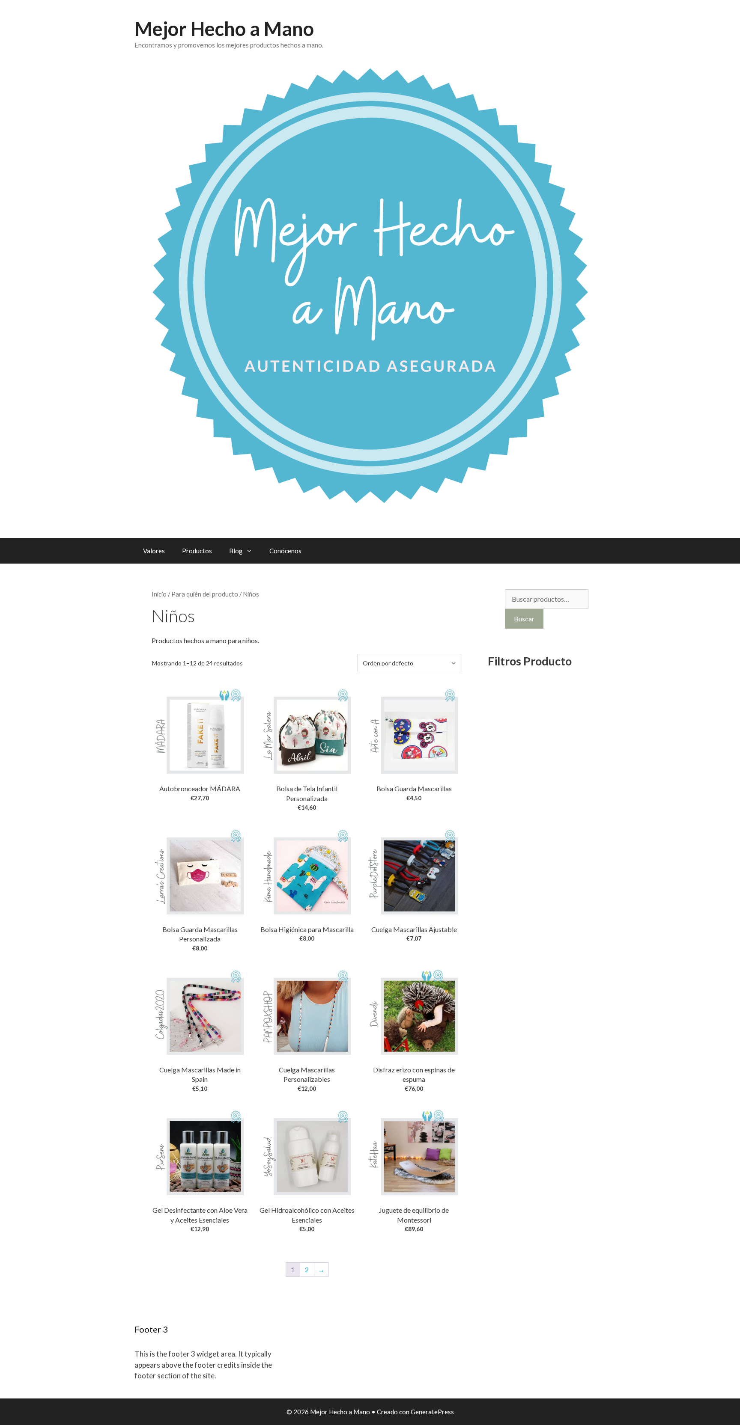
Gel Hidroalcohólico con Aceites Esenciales (307, 1214)
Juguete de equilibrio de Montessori (414, 1214)
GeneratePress (432, 1412)
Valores (154, 551)
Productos (197, 551)
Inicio (159, 594)
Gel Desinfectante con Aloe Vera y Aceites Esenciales (200, 1214)
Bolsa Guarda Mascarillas (414, 788)
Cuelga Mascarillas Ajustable (414, 929)
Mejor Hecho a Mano (224, 28)
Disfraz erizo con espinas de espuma (414, 1074)
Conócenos (285, 551)
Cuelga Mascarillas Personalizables (307, 1074)
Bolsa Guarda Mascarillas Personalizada (200, 934)
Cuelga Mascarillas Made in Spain (200, 1074)
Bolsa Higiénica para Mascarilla (307, 929)
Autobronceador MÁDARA (199, 788)
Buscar (524, 619)
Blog (236, 551)
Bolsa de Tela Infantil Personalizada (306, 793)
